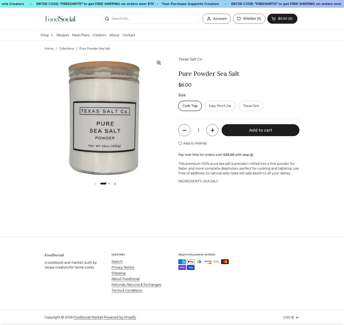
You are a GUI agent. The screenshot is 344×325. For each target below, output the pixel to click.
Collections (66, 48)
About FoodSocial (125, 279)
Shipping (118, 273)
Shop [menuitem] (45, 35)
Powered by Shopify (120, 317)
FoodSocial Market (88, 317)
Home (49, 48)
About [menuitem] (114, 35)
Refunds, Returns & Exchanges (136, 285)
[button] (282, 19)
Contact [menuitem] (129, 35)
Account (220, 18)
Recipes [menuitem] (63, 35)
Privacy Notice (122, 267)
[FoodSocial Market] (61, 19)
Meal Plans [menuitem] (80, 35)
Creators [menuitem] (99, 35)
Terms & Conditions (126, 290)
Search (117, 262)
